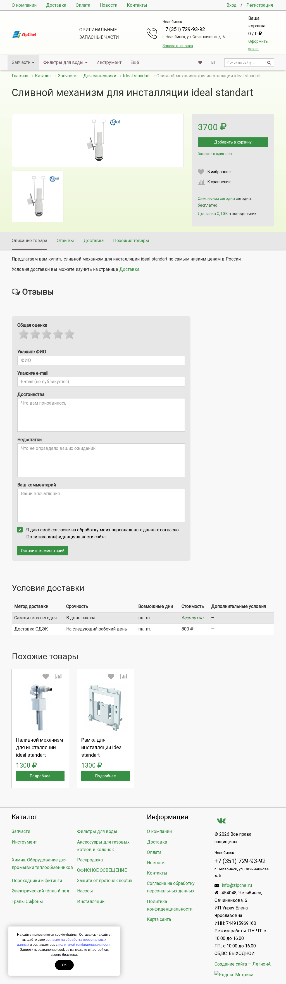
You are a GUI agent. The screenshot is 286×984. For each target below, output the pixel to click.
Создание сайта (230, 964)
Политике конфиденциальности (59, 536)
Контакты (137, 5)
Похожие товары (131, 240)
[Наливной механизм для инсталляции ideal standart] (40, 707)
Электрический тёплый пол (40, 891)
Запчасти (21, 62)
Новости (108, 5)
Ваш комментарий (36, 485)
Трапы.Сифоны (27, 901)
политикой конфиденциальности (84, 945)
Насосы (85, 891)
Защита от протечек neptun (104, 880)
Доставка (56, 5)
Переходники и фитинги (37, 880)
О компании (24, 5)
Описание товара (29, 240)
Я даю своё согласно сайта (102, 533)
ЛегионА (261, 964)
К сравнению (220, 182)
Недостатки (29, 439)
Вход (232, 5)
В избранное (219, 171)
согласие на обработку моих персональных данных (105, 529)
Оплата (83, 5)
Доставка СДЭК (213, 213)
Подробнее (40, 776)
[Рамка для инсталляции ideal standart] (105, 707)
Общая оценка (32, 325)
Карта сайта (159, 919)
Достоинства (30, 394)
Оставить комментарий (43, 550)
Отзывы (65, 240)
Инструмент (108, 62)
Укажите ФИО (31, 351)
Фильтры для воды (63, 62)
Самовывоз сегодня (216, 198)
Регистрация (259, 5)
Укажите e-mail (32, 373)
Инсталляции (90, 901)
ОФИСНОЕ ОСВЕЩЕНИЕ (102, 870)
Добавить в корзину (233, 142)
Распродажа (90, 860)
